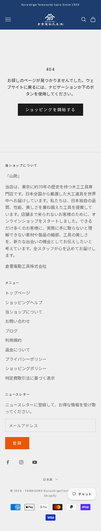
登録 (17, 443)
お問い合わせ (17, 321)
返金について (17, 349)
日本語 (48, 479)
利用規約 (13, 340)
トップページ (17, 293)
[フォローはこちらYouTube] (34, 462)
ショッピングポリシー (26, 368)
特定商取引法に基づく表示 (30, 378)
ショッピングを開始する (50, 109)
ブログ (11, 331)
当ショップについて (23, 312)
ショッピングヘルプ (23, 302)
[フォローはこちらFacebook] (7, 462)
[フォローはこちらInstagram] (21, 462)
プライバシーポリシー (26, 359)
